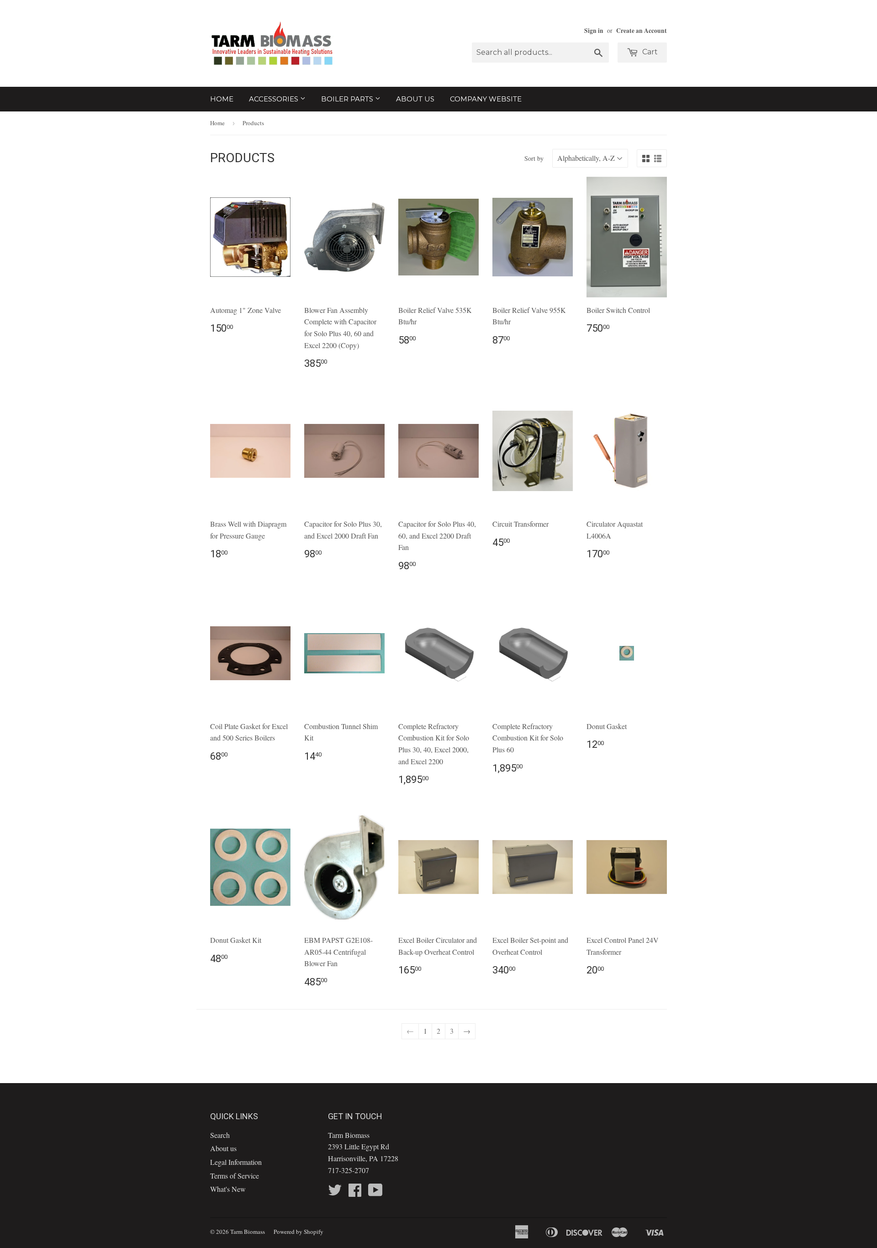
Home (221, 99)
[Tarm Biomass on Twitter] (335, 1192)
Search (220, 1135)
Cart (649, 52)
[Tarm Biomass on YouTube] (375, 1192)
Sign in (593, 30)
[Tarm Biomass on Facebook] (355, 1192)
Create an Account (641, 30)
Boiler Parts (348, 99)
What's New (228, 1189)
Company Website (486, 99)
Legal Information (236, 1162)
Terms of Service (234, 1175)
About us (415, 99)
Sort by (534, 158)
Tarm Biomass (247, 1231)
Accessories (274, 99)
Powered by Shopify (298, 1231)
